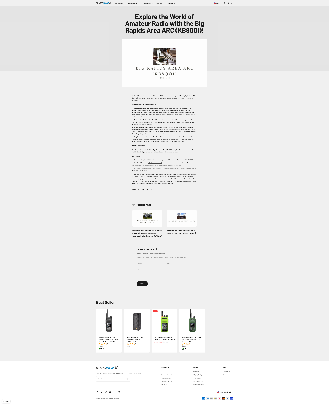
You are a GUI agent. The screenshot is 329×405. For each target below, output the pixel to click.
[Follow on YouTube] (110, 392)
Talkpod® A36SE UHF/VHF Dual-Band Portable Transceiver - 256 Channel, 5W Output (192, 339)
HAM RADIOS (119, 3)
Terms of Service (178, 257)
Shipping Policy (197, 375)
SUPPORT (159, 3)
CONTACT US (171, 3)
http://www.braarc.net (155, 163)
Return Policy (197, 371)
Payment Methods (198, 384)
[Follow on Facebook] (97, 392)
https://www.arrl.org (157, 168)
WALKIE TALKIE (132, 3)
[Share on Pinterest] (147, 189)
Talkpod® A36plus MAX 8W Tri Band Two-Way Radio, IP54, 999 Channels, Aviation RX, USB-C (108, 339)
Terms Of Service (198, 381)
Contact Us (226, 371)
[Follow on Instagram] (106, 392)
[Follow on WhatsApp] (119, 392)
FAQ (162, 371)
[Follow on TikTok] (114, 392)
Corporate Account (167, 381)
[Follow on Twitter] (101, 392)
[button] (103, 344)
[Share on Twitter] (143, 189)
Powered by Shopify (114, 398)
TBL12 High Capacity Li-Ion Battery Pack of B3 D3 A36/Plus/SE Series (135, 339)
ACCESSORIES (147, 3)
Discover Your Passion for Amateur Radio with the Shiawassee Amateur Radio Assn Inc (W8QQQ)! (147, 233)
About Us (164, 384)
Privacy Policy (168, 257)
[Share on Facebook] (138, 189)
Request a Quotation (167, 375)
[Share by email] (152, 189)
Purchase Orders (166, 378)
